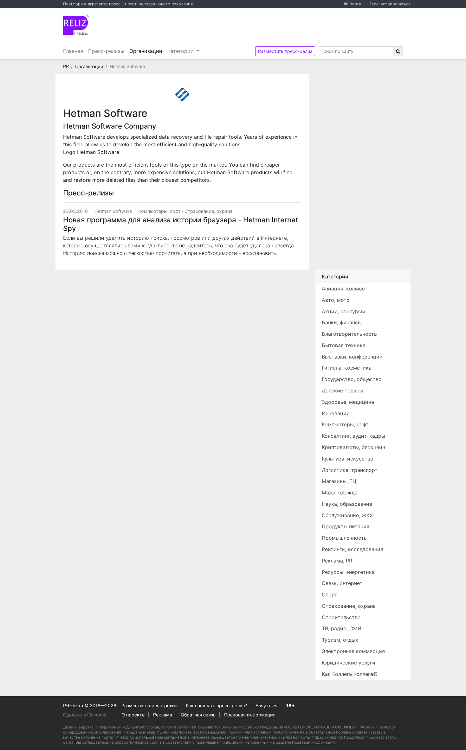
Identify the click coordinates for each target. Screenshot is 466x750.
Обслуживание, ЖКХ (347, 515)
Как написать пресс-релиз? (216, 705)
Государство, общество (352, 379)
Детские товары (342, 390)
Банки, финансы (342, 322)
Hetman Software (113, 211)
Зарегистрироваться (390, 4)
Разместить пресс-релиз (285, 51)
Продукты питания (345, 526)
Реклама (162, 714)
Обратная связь (198, 714)
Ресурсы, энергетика (348, 572)
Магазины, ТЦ (339, 481)
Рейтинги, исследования (352, 549)
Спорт (329, 594)
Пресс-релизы (106, 51)
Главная (73, 51)
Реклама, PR (337, 560)
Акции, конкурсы (343, 311)
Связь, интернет (342, 583)
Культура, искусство (347, 458)
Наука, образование (347, 504)
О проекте (133, 714)
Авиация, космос (343, 288)
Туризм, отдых (340, 640)
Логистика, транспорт (350, 470)
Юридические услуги (348, 662)
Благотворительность (349, 334)
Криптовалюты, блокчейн (353, 447)
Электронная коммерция (353, 651)
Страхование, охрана (208, 211)
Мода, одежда (340, 492)
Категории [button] (181, 51)
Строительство (341, 617)
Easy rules (266, 705)
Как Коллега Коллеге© (350, 674)
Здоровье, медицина (348, 402)
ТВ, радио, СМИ (341, 628)
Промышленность (344, 538)
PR (65, 66)
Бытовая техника (344, 345)
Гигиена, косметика (347, 368)
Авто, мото (336, 300)
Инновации (336, 413)
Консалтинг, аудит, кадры (353, 436)
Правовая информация (249, 714)
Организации (147, 51)
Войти (355, 4)
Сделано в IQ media (84, 714)
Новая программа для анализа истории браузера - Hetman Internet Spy (180, 223)
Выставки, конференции (352, 356)
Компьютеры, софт (160, 211)
